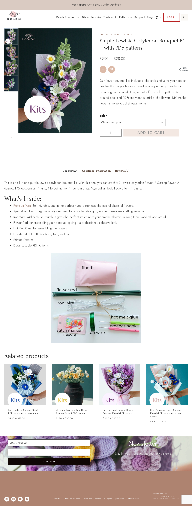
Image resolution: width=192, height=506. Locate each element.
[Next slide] (11, 137)
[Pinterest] (13, 499)
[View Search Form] (184, 17)
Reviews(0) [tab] (122, 171)
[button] (11, 36)
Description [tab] (70, 171)
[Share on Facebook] (103, 69)
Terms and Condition (92, 498)
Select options (25, 427)
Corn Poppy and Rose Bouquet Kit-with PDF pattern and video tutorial (165, 413)
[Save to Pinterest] (111, 69)
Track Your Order (72, 498)
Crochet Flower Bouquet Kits (118, 34)
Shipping (108, 498)
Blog (150, 17)
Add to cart (151, 132)
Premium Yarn (22, 206)
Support (139, 17)
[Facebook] (27, 499)
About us (57, 498)
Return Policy (133, 498)
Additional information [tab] (96, 171)
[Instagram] (6, 499)
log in (171, 17)
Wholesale (119, 498)
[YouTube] (20, 499)
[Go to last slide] (11, 30)
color (103, 116)
